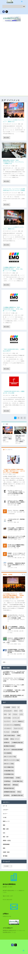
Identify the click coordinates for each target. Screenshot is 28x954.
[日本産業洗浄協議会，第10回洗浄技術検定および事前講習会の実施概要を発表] (5, 650)
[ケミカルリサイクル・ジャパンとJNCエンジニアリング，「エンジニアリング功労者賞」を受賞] (5, 616)
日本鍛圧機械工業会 (17, 781)
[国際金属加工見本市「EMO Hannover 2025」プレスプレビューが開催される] (14, 150)
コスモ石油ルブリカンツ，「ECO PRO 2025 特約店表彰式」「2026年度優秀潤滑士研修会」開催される (13, 595)
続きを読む (6, 137)
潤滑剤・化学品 (12, 474)
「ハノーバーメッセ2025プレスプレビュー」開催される (13, 228)
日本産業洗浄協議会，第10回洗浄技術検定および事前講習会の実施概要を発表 (16, 651)
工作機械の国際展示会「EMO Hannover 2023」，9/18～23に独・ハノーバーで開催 (13, 309)
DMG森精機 (7, 707)
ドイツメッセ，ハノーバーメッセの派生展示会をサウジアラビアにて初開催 (14, 189)
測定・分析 (16, 512)
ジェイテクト (7, 721)
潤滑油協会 (15, 784)
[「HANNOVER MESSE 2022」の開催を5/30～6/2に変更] (14, 381)
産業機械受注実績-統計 (9, 792)
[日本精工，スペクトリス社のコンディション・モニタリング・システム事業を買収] (5, 554)
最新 (10, 598)
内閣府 (18, 735)
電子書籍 (5, 856)
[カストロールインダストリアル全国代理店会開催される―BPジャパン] (5, 537)
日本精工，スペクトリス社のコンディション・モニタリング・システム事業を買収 (16, 554)
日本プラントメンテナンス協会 (11, 760)
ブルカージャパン (18, 728)
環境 (4, 848)
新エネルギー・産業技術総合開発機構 (13, 749)
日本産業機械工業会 (9, 774)
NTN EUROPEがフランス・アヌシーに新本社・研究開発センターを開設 (13, 685)
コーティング (16, 718)
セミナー (5, 813)
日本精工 (18, 777)
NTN (21, 711)
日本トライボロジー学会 (10, 756)
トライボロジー (8, 728)
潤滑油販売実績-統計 (9, 788)
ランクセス (6, 732)
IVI (18, 707)
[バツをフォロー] (6, 11)
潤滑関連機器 (12, 513)
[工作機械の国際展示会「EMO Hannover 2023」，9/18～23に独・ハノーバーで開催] (14, 297)
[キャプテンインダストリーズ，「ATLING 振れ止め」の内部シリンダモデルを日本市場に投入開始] (5, 491)
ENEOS (14, 707)
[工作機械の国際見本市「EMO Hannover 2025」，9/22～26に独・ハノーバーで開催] (14, 257)
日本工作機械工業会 (9, 767)
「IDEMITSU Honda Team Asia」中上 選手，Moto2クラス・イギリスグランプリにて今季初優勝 (14, 471)
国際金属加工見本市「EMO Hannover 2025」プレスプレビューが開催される (13, 161)
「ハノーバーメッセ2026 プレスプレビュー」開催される (13, 120)
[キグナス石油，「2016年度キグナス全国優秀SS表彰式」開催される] (5, 528)
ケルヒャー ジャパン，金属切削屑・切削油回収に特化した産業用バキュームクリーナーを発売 (16, 502)
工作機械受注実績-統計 (17, 742)
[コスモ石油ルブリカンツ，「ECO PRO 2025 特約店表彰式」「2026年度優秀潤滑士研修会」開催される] (14, 583)
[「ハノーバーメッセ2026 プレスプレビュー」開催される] (14, 110)
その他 (15, 567)
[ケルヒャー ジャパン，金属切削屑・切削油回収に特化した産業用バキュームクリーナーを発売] (5, 501)
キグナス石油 (7, 718)
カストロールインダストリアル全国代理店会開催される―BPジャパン (16, 537)
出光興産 (6, 739)
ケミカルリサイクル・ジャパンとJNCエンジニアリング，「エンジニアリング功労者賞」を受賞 (16, 616)
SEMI (5, 714)
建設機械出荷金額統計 (9, 746)
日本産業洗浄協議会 (9, 777)
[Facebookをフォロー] (3, 11)
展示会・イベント (14, 739)
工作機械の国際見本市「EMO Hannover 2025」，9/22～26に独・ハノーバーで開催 (13, 269)
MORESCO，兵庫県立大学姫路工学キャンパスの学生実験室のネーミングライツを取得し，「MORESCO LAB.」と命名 (14, 640)
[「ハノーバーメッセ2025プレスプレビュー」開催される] (14, 217)
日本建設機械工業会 (9, 770)
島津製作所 (6, 742)
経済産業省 (6, 795)
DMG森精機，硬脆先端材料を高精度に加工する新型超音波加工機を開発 (13, 696)
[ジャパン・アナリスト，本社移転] (5, 511)
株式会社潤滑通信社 (9, 884)
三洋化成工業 (15, 732)
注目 (4, 833)
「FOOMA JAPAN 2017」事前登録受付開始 (16, 519)
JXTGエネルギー (8, 711)
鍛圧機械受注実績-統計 (17, 795)
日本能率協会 (7, 781)
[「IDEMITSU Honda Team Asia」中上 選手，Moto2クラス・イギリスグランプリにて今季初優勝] (14, 459)
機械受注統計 (7, 784)
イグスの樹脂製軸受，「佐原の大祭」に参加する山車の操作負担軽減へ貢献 (16, 628)
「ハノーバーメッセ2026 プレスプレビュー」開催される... (7, 438)
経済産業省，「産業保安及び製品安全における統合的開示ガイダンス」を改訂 (16, 564)
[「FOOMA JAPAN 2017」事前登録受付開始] (5, 520)
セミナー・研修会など (18, 721)
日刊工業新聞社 (8, 753)
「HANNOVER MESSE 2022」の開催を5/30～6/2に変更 (13, 392)
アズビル (15, 714)
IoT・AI (11, 124)
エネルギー (15, 124)
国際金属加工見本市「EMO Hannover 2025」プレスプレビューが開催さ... (20, 438)
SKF (10, 714)
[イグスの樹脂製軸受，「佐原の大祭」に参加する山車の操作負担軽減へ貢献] (5, 627)
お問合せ (6, 914)
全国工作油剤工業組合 (9, 735)
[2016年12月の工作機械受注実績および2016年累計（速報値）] (5, 546)
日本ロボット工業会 (9, 763)
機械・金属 (20, 124)
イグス (21, 714)
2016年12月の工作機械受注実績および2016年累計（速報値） (16, 545)
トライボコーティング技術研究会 (12, 725)
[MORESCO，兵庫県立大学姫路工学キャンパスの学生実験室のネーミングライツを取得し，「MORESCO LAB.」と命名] (5, 639)
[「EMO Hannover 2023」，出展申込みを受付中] (14, 339)
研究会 (19, 792)
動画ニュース (6, 821)
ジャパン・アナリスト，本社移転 (16, 510)
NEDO (15, 711)
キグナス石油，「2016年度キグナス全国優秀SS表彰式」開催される (16, 528)
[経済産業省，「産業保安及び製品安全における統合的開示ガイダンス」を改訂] (5, 564)
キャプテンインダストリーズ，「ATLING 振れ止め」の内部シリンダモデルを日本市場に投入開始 (16, 492)
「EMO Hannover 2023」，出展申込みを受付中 (14, 350)
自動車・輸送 (6, 852)
